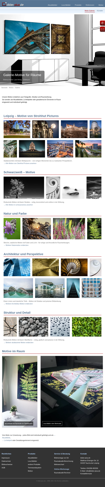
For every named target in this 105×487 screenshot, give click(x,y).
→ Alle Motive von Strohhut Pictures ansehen (20, 163)
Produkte (78, 5)
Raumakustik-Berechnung (63, 461)
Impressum (6, 458)
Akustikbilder (52, 5)
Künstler (100, 11)
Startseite (4, 87)
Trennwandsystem (34, 468)
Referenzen (90, 5)
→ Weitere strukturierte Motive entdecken (18, 342)
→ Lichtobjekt (7, 440)
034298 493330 (92, 468)
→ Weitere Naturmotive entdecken (16, 245)
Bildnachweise (7, 464)
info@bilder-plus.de (93, 471)
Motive (101, 5)
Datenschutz (6, 461)
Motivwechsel (59, 464)
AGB (3, 468)
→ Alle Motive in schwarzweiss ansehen (18, 205)
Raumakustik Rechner (62, 473)
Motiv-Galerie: (90, 11)
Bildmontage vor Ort (61, 458)
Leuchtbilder (66, 5)
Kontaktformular (86, 474)
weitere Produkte (34, 464)
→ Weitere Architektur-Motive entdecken (18, 304)
